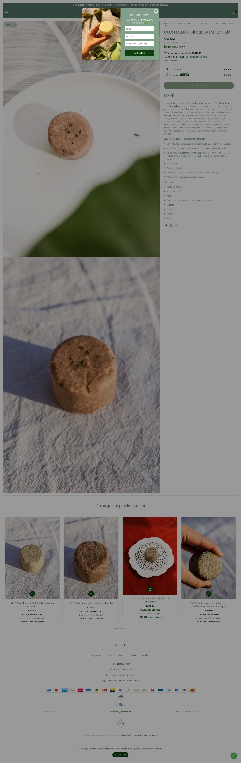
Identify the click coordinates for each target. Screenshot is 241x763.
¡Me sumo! (139, 52)
